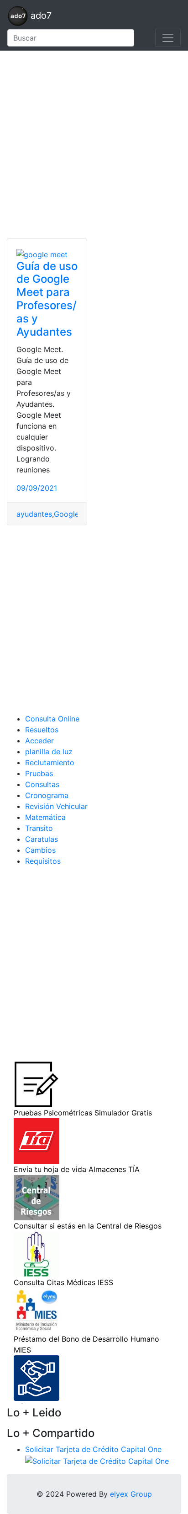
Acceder (39, 740)
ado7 (40, 15)
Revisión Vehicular (56, 806)
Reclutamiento (49, 762)
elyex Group (131, 1493)
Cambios (40, 850)
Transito (39, 828)
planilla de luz (49, 751)
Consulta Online (52, 718)
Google (66, 513)
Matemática (45, 817)
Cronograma (46, 795)
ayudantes (34, 513)
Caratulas (41, 839)
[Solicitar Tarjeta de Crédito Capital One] (97, 1460)
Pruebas (39, 773)
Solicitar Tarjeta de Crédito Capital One (93, 1449)
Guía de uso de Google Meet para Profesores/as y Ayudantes (47, 298)
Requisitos (43, 861)
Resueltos (41, 729)
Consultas (42, 784)
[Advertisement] (94, 145)
